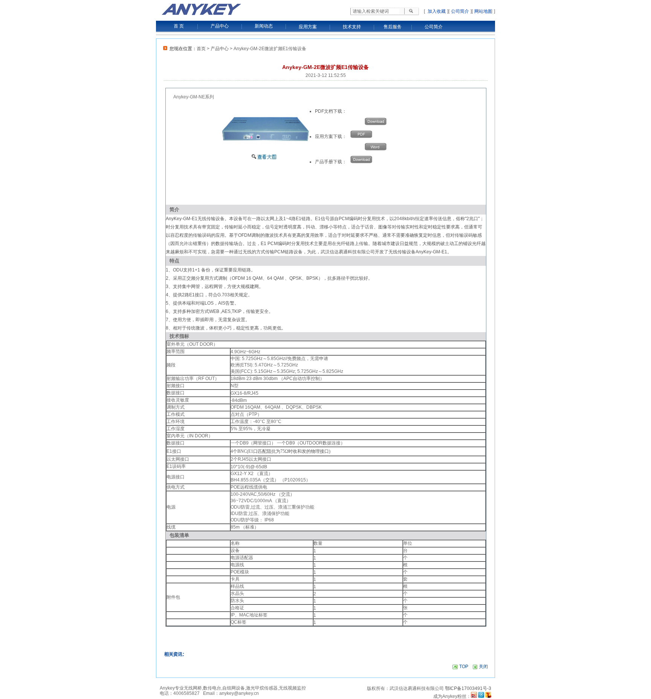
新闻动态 (264, 26)
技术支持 (352, 26)
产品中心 (220, 26)
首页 (201, 48)
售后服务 (393, 26)
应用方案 (308, 26)
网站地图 (483, 11)
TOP (463, 666)
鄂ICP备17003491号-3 (468, 688)
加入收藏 (436, 11)
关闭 (483, 666)
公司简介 (460, 11)
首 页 (179, 26)
